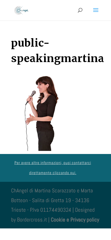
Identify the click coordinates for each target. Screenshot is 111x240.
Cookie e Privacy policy (75, 219)
